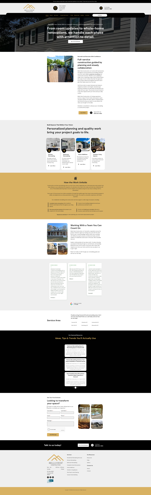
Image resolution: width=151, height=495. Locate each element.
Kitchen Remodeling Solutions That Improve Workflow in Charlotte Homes (75, 356)
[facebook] (48, 473)
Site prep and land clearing (56, 209)
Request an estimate (62, 214)
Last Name (63, 406)
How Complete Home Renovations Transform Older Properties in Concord (75, 371)
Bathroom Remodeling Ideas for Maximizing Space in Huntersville (75, 342)
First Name (49, 406)
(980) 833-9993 (98, 113)
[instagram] (50, 473)
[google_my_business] (53, 473)
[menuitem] (47, 15)
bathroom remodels (89, 209)
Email (48, 411)
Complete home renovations (56, 203)
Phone (62, 411)
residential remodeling (94, 74)
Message (49, 416)
